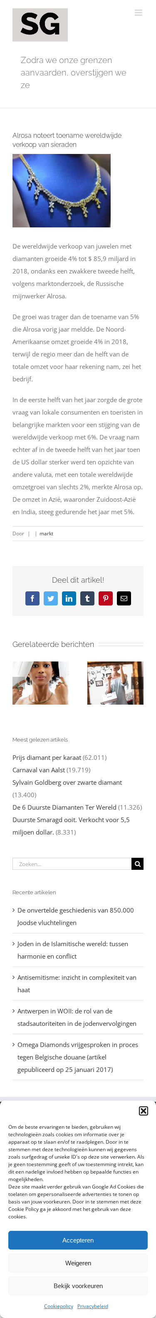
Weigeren (78, 1263)
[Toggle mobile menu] (139, 12)
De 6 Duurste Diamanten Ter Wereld (64, 807)
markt (46, 533)
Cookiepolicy (58, 1306)
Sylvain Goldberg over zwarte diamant (67, 782)
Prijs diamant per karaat (46, 757)
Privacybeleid (92, 1306)
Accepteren (78, 1240)
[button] (143, 1111)
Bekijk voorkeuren (78, 1285)
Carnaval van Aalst (38, 770)
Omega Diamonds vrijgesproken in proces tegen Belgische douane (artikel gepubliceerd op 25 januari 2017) (77, 1057)
